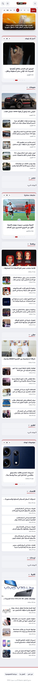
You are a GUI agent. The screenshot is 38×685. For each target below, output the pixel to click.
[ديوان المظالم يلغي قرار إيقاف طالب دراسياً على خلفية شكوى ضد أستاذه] (19, 403)
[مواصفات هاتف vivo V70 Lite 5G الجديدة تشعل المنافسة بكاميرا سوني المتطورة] (19, 592)
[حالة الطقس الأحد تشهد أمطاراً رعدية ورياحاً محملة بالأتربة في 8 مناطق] (19, 382)
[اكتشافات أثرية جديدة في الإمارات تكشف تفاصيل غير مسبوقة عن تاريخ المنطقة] (19, 392)
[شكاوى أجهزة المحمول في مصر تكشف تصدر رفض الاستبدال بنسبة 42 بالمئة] (19, 654)
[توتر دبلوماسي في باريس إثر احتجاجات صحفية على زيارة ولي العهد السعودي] (19, 414)
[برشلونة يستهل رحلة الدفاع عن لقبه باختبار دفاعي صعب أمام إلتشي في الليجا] (19, 312)
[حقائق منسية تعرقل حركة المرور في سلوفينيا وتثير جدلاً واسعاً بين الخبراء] (20, 80)
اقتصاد (32, 491)
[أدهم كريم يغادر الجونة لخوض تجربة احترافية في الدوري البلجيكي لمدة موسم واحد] (22, 236)
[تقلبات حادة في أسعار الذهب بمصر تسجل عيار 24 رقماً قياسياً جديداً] (19, 547)
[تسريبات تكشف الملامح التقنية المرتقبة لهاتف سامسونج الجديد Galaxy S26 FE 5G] (19, 643)
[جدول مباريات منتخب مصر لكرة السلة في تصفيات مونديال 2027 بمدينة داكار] (24, 236)
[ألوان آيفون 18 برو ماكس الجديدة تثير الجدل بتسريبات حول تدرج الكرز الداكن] (20, 484)
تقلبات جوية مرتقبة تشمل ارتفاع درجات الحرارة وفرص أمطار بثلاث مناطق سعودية (19, 26)
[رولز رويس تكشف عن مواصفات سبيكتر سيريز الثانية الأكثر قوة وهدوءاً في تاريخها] (19, 166)
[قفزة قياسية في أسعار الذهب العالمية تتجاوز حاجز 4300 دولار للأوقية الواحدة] (19, 520)
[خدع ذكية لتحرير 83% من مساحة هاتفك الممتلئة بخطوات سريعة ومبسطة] (18, 484)
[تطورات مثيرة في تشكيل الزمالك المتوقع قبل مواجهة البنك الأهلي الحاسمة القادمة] (19, 323)
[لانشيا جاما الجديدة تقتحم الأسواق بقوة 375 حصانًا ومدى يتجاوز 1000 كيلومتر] (19, 134)
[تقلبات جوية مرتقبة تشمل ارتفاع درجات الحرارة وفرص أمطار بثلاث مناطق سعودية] (19, 21)
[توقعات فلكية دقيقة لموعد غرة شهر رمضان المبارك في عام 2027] (19, 371)
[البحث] (3, 3)
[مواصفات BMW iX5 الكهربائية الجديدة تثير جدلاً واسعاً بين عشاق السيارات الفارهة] (18, 80)
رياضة (32, 244)
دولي (33, 334)
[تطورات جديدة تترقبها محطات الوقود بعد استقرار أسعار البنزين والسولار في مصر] (24, 484)
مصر (33, 178)
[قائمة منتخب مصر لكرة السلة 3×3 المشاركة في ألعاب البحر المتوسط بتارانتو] (19, 262)
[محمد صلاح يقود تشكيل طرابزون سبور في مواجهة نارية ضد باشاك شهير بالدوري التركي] (13, 236)
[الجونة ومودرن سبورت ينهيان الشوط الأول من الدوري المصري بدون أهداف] (19, 217)
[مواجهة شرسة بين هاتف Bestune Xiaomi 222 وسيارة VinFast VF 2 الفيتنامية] (19, 632)
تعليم (33, 425)
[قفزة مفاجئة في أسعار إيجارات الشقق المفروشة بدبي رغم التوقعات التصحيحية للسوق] (20, 236)
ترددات (32, 558)
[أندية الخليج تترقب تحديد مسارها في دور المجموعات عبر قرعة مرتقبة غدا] (19, 302)
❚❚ (8, 10)
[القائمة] (35, 3)
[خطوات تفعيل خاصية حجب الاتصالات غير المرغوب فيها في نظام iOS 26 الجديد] (19, 621)
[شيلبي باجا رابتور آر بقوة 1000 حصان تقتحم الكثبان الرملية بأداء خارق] (19, 105)
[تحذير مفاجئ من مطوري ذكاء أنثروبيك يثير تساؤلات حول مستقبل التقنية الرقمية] (19, 145)
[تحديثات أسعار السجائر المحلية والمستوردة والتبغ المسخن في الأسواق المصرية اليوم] (19, 501)
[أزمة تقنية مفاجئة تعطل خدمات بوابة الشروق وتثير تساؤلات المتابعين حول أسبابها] (19, 611)
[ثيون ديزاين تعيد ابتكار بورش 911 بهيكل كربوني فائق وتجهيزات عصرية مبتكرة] (19, 156)
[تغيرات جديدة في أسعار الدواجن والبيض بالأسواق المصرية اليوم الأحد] (19, 511)
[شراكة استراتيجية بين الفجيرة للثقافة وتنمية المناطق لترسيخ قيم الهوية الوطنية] (19, 352)
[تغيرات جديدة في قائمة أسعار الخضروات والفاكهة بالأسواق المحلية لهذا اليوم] (19, 529)
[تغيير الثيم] (8, 3)
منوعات (32, 87)
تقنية (33, 574)
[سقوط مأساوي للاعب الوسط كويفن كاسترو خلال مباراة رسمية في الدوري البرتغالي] (19, 291)
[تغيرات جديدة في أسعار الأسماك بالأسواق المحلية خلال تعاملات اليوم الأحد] (19, 538)
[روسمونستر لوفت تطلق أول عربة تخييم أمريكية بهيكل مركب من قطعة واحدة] (19, 124)
